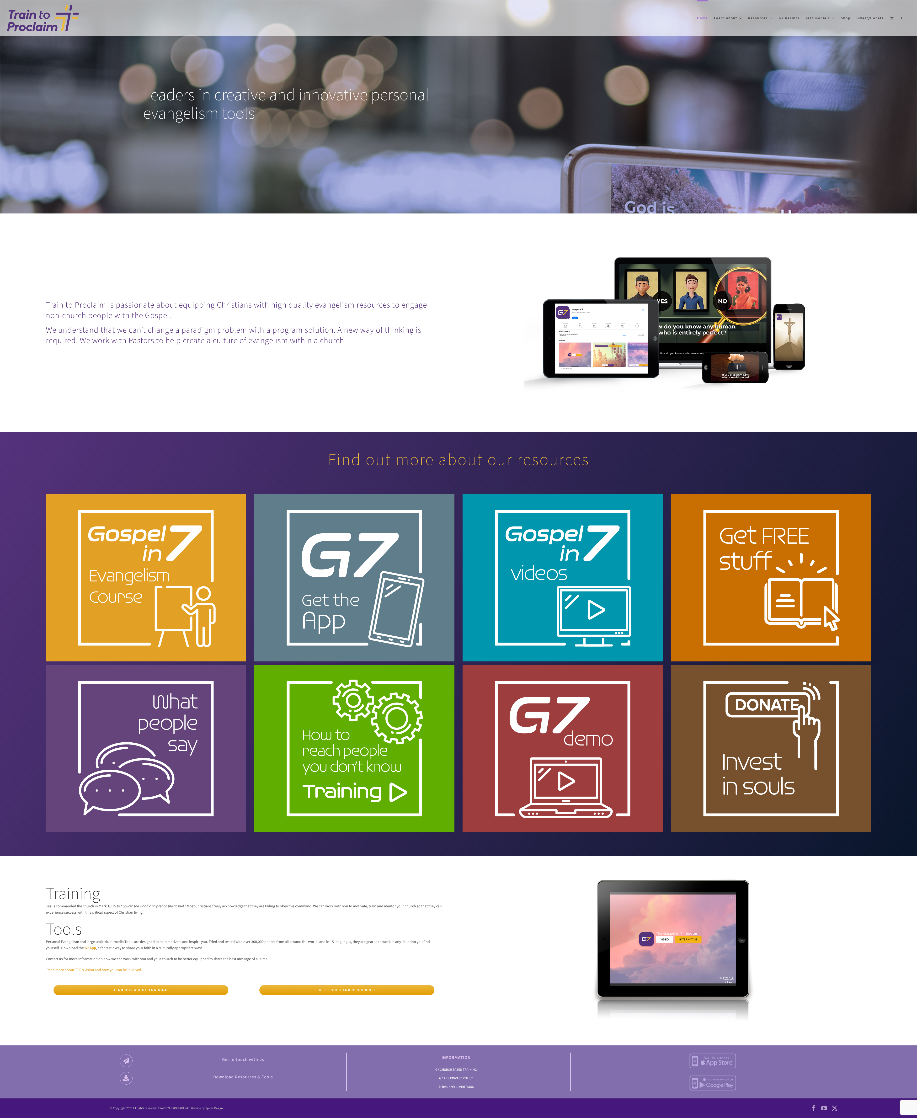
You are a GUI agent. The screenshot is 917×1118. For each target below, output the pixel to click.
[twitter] (834, 1108)
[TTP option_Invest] (771, 678)
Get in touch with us (243, 1060)
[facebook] (813, 1108)
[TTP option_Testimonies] (146, 678)
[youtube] (824, 1108)
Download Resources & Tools (243, 1077)
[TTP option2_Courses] (146, 508)
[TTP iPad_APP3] (673, 870)
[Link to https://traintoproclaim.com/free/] (126, 1078)
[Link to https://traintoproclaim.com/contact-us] (126, 1060)
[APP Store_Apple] (713, 1055)
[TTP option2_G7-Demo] (562, 678)
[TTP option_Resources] (771, 508)
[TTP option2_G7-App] (354, 508)
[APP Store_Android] (713, 1077)
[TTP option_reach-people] (354, 678)
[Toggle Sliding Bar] (902, 17)
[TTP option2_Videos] (562, 508)
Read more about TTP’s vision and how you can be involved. (94, 970)
